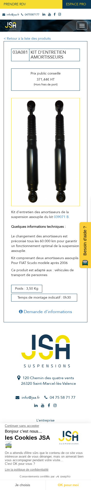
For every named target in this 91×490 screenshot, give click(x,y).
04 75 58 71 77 (62, 397)
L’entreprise (45, 420)
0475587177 (31, 14)
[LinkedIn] (44, 14)
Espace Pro (76, 4)
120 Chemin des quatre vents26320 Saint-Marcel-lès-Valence (48, 380)
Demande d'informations (47, 312)
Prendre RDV (15, 4)
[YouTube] (50, 14)
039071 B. (62, 217)
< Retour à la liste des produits (27, 38)
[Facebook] (55, 14)
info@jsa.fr (12, 14)
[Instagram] (60, 14)
